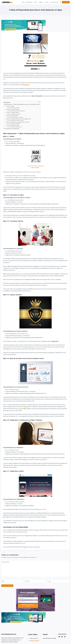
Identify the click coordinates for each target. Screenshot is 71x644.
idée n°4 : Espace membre (12, 115)
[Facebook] (62, 636)
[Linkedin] (65, 636)
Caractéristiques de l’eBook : (14, 107)
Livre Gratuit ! (66, 2)
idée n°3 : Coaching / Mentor (13, 112)
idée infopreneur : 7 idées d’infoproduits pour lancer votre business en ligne (22, 104)
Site (50, 581)
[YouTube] (59, 636)
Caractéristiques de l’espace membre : (16, 117)
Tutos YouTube (54, 2)
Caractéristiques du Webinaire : (15, 123)
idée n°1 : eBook (10, 106)
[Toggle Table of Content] (38, 102)
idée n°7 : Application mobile (13, 125)
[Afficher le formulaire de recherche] (60, 2)
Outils (23, 2)
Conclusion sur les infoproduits (12, 128)
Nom (3, 581)
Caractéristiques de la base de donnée (16, 120)
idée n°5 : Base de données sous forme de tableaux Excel (19, 119)
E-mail (27, 581)
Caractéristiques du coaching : (14, 114)
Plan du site (33, 638)
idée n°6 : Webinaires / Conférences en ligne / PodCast (18, 122)
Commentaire (6, 562)
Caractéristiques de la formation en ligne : (17, 110)
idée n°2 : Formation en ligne (13, 109)
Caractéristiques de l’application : (15, 126)
